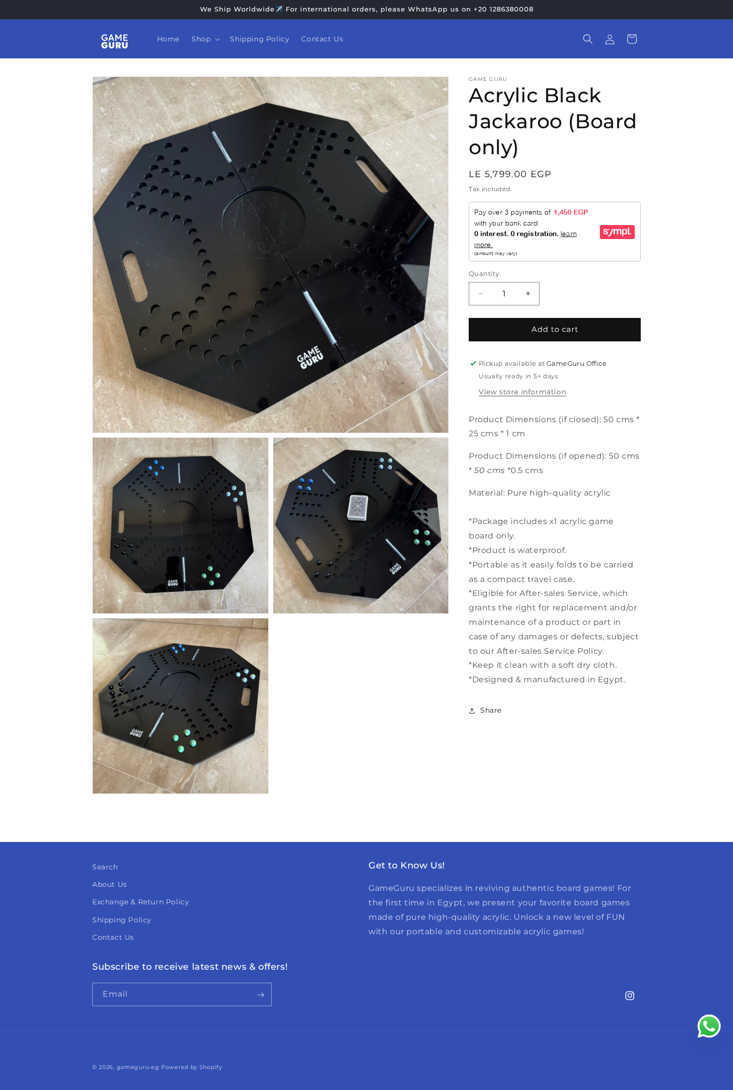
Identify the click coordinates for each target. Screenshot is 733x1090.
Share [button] (491, 710)
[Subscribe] (260, 995)
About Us (109, 884)
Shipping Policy (122, 919)
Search (105, 866)
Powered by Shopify (191, 1067)
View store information (522, 391)
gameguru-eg (138, 1067)
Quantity (484, 273)
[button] (204, 38)
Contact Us (113, 937)
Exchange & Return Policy (140, 902)
